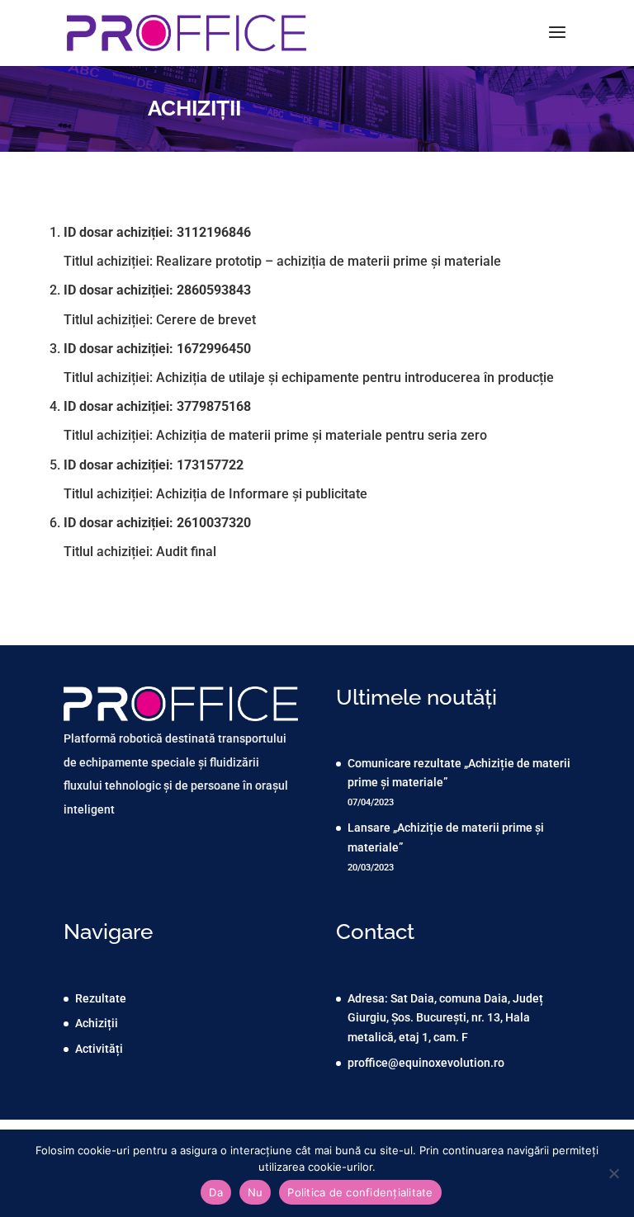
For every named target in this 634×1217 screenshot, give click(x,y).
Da (216, 1192)
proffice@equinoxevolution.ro (426, 1062)
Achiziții (96, 1023)
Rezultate (100, 998)
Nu (255, 1192)
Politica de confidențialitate (360, 1192)
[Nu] (613, 1173)
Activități (99, 1048)
